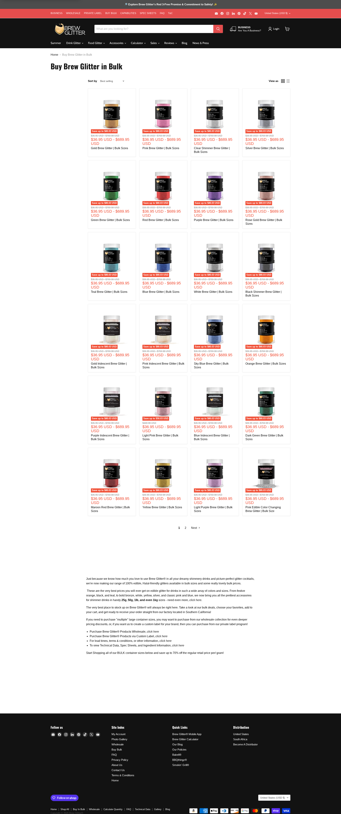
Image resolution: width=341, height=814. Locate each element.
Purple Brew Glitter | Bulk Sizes (213, 220)
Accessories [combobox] (117, 43)
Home (54, 54)
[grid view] (282, 81)
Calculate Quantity (113, 809)
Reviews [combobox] (169, 43)
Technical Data (142, 809)
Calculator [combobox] (137, 43)
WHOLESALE (73, 13)
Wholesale (118, 744)
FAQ (162, 13)
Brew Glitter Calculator (185, 739)
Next (194, 527)
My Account (118, 734)
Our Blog (177, 744)
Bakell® (176, 754)
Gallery (157, 809)
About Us (117, 764)
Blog (184, 43)
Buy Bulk (117, 749)
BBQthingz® (179, 759)
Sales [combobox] (154, 43)
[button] (287, 29)
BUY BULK (111, 13)
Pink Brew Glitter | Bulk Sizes (160, 148)
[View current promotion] (170, 5)
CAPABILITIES (128, 13)
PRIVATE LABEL (93, 13)
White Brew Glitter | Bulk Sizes (213, 291)
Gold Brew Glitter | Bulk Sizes (109, 148)
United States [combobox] (276, 13)
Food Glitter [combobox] (95, 43)
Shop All (65, 809)
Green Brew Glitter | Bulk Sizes (110, 220)
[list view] (287, 81)
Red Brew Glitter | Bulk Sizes (160, 220)
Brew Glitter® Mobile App (186, 734)
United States (241, 734)
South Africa (240, 739)
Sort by (92, 80)
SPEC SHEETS (148, 13)
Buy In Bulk (79, 809)
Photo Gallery (119, 739)
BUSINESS (57, 13)
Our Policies (179, 749)
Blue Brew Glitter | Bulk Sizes (160, 291)
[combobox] (153, 29)
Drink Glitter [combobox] (73, 43)
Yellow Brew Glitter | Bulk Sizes (162, 507)
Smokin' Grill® (180, 764)
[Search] (218, 29)
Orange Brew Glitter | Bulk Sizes (265, 363)
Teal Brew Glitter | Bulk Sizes (109, 291)
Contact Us (118, 770)
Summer (56, 43)
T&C (170, 13)
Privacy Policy (120, 759)
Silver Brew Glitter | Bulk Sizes (264, 148)
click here (195, 600)
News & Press (201, 43)
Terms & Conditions (123, 775)
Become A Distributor (245, 744)
